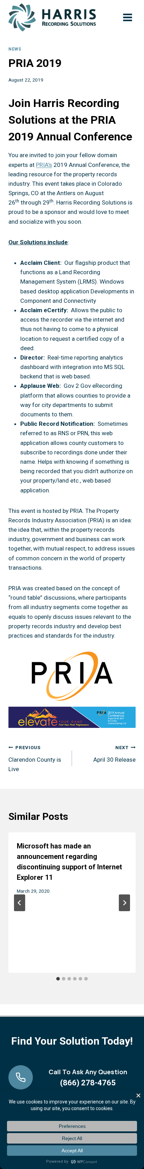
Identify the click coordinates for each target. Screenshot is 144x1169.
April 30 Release (114, 754)
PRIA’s (44, 164)
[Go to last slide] (19, 902)
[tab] (58, 978)
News (14, 49)
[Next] (124, 902)
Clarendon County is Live (34, 758)
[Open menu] (127, 17)
